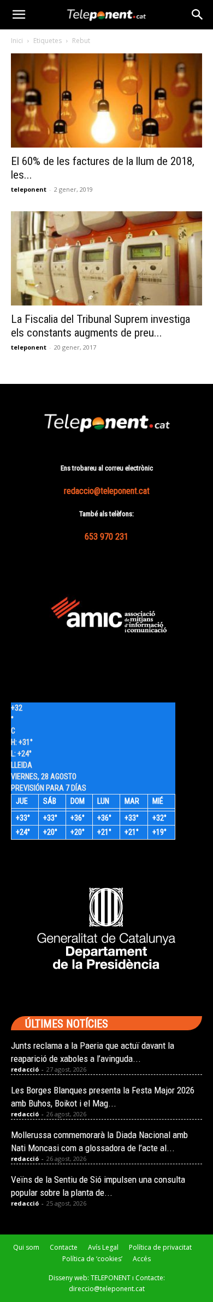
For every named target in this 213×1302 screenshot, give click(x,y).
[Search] (197, 14)
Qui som (26, 1247)
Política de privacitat (160, 1247)
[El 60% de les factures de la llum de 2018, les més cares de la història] (106, 100)
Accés (142, 1258)
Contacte (64, 1247)
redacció (25, 1069)
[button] (18, 14)
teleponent (28, 189)
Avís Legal (103, 1247)
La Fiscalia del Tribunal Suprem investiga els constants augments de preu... (100, 326)
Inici (17, 40)
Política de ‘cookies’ (92, 1258)
